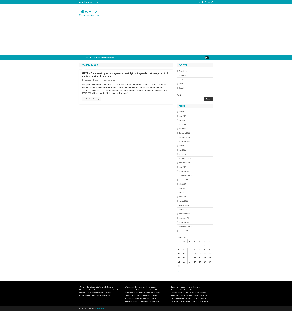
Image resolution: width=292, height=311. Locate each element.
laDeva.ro (157, 293)
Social (181, 88)
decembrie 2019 (185, 214)
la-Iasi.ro (182, 287)
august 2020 (183, 180)
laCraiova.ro (140, 290)
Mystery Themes (100, 308)
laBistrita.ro (201, 293)
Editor (97, 80)
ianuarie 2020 (184, 209)
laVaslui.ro (174, 290)
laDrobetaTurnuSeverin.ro (149, 301)
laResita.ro (192, 295)
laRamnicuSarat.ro (149, 298)
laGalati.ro (149, 290)
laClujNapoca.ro (151, 287)
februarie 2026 (184, 133)
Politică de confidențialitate (104, 58)
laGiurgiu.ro (138, 295)
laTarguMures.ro (186, 301)
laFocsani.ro (129, 295)
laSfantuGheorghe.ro (193, 287)
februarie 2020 (184, 205)
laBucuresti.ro (140, 287)
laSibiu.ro (173, 298)
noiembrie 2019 (184, 218)
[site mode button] (207, 57)
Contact (88, 58)
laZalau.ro (205, 301)
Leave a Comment (109, 80)
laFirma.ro (102, 290)
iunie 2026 (183, 116)
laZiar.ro (96, 290)
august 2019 (183, 231)
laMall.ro (89, 290)
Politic (181, 84)
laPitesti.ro (138, 298)
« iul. (178, 271)
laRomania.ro (129, 287)
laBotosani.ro (175, 295)
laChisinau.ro (107, 293)
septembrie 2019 (185, 227)
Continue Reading (92, 99)
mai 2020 (182, 192)
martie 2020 (183, 201)
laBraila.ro (184, 295)
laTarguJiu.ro (175, 301)
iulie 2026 (182, 112)
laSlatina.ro (181, 298)
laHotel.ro (107, 287)
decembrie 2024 (185, 159)
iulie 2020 (182, 184)
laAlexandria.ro (194, 290)
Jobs (181, 79)
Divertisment (183, 71)
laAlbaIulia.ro (183, 290)
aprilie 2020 (183, 197)
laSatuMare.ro (201, 295)
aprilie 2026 (183, 124)
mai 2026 (182, 120)
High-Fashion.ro (97, 295)
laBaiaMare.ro (191, 293)
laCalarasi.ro (148, 293)
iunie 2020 (183, 188)
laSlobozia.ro (190, 298)
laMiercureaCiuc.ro (150, 295)
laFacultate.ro (112, 290)
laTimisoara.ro (130, 293)
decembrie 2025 (185, 137)
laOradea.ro (129, 298)
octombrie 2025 (185, 141)
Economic (182, 75)
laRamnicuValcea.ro (132, 301)
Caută (179, 95)
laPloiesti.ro (158, 290)
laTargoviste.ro (201, 298)
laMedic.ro (91, 287)
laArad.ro (173, 293)
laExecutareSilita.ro (95, 293)
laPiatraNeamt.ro (85, 295)
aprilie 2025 (183, 154)
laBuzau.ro (140, 293)
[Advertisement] (146, 38)
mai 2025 (182, 150)
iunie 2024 (183, 167)
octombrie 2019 (185, 222)
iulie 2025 (182, 146)
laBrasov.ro (174, 287)
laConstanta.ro (130, 290)
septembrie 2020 (185, 175)
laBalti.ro (106, 295)
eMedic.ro (82, 287)
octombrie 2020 (185, 171)
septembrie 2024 (185, 163)
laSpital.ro (99, 287)
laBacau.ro (88, 11)
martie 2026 (183, 129)
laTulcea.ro (197, 301)
